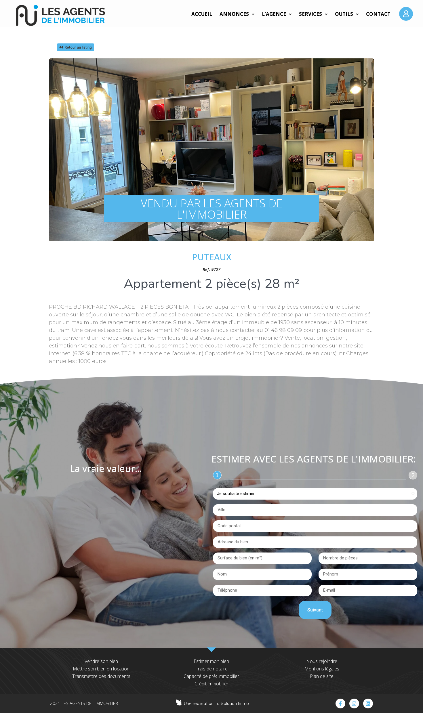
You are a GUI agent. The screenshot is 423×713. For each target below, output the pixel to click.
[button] (75, 47)
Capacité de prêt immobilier (211, 676)
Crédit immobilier (211, 683)
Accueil (201, 14)
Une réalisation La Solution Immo (216, 703)
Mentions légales (321, 669)
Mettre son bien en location (101, 669)
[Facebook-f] (340, 703)
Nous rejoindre (321, 661)
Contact (378, 14)
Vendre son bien (101, 661)
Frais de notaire (211, 669)
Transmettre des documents (101, 676)
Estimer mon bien (211, 661)
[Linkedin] (368, 703)
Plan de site (322, 676)
